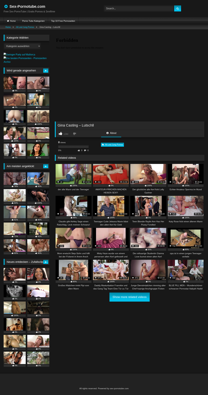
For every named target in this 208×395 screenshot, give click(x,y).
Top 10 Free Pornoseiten (63, 21)
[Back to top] (198, 386)
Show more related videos (130, 297)
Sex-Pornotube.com (26, 6)
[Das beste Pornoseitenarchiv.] (26, 62)
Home (13, 21)
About (112, 133)
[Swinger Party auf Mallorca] (19, 54)
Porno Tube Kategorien (33, 21)
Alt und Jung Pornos (25, 27)
